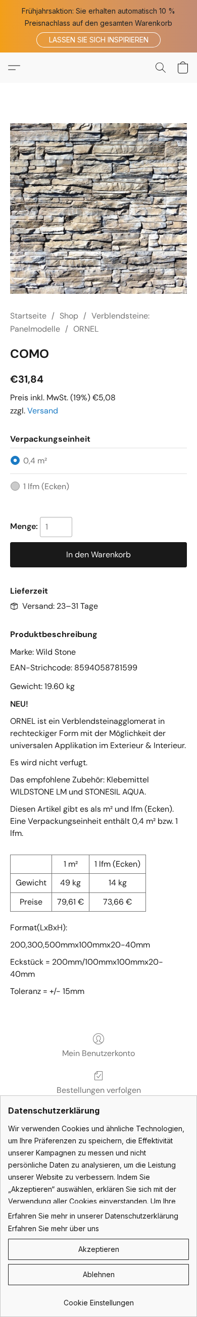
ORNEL (85, 329)
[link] (98, 1299)
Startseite (28, 315)
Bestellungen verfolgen (99, 1090)
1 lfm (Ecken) (46, 486)
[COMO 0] (98, 208)
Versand (42, 410)
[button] (98, 39)
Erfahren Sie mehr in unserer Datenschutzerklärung (93, 1215)
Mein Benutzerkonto (98, 1053)
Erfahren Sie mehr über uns (53, 1228)
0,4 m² (35, 460)
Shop (69, 315)
